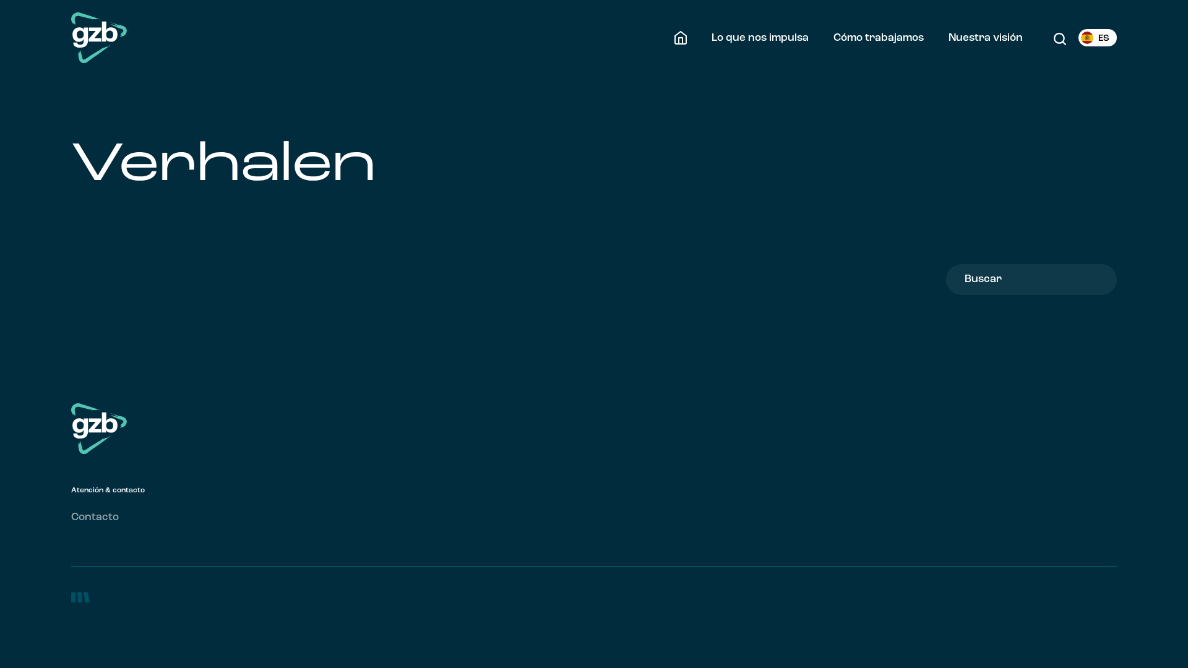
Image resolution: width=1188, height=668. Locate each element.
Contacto (95, 517)
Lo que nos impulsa (760, 38)
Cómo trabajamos (878, 38)
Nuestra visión (986, 38)
